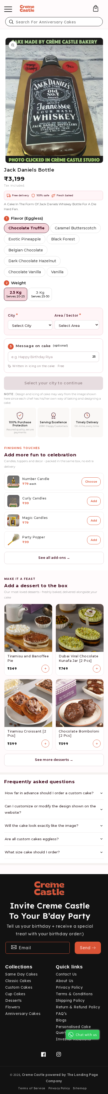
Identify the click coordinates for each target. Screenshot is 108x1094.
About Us (64, 980)
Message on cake (33, 346)
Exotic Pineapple (24, 239)
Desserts (13, 1000)
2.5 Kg (15, 294)
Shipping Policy (70, 1000)
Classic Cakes (18, 980)
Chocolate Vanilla (24, 272)
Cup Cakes (15, 994)
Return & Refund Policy (78, 1007)
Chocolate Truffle (26, 228)
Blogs (61, 1020)
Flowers (12, 1007)
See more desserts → (54, 760)
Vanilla (57, 272)
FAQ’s (61, 1013)
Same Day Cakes (21, 974)
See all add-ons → (54, 558)
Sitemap (80, 1088)
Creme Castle (33, 1075)
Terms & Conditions (74, 994)
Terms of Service (31, 1088)
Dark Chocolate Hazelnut (32, 261)
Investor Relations (73, 1039)
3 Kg (40, 294)
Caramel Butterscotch (75, 228)
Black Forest (63, 239)
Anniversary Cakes (22, 1013)
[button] (95, 8)
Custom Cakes (18, 987)
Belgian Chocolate (25, 250)
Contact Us (66, 974)
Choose (91, 481)
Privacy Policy (69, 987)
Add (94, 501)
